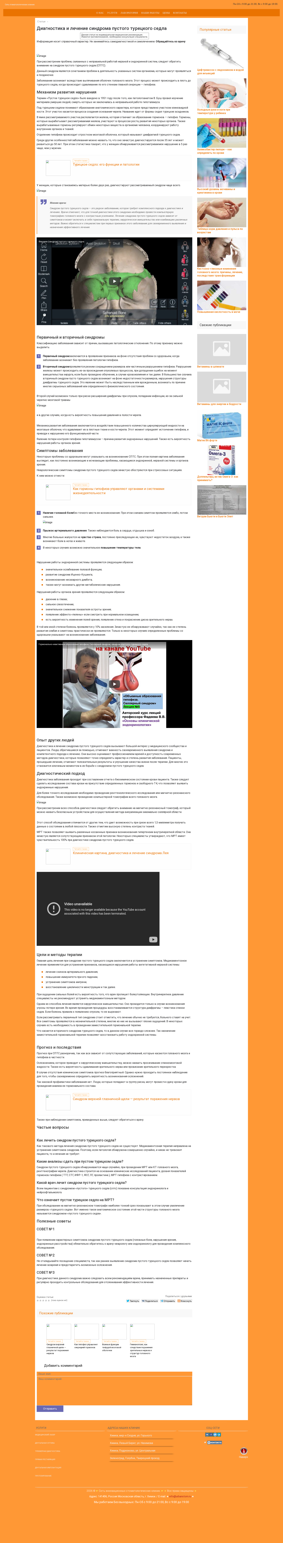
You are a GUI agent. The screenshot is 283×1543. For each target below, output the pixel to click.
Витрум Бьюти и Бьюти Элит (215, 516)
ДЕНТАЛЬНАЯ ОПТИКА (45, 1443)
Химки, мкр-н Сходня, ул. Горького (131, 1435)
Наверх (243, 1457)
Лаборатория (129, 12)
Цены (166, 12)
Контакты (180, 12)
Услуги (112, 12)
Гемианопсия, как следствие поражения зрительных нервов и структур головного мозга (141, 1350)
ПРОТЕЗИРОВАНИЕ (43, 1476)
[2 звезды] (40, 1300)
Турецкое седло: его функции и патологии (106, 164)
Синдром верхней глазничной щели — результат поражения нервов (126, 1099)
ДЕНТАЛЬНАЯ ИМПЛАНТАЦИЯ (48, 1468)
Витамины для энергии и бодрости (219, 404)
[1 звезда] (38, 1300)
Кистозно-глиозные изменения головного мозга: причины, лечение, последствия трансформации (220, 272)
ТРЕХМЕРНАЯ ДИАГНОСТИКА (47, 1451)
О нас (100, 12)
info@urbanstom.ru (180, 1496)
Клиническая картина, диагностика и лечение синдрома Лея (121, 853)
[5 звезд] (49, 1300)
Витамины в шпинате (210, 366)
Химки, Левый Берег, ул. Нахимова (131, 1443)
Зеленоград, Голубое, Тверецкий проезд (135, 1458)
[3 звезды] (43, 1300)
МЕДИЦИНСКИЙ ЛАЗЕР (45, 1435)
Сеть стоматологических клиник (20, 4)
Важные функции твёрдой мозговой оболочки (111, 1347)
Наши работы (150, 12)
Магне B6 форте (207, 440)
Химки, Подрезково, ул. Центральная (132, 1450)
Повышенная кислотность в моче (218, 311)
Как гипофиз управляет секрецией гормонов (86, 1346)
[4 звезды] (46, 1300)
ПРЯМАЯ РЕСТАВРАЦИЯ (45, 1459)
